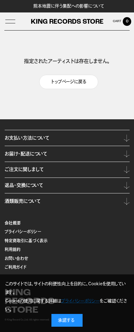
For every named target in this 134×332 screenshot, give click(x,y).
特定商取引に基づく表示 (26, 241)
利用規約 (13, 249)
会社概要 (13, 223)
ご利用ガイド (15, 267)
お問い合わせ (16, 258)
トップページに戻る (68, 81)
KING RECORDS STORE (67, 22)
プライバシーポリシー (23, 232)
